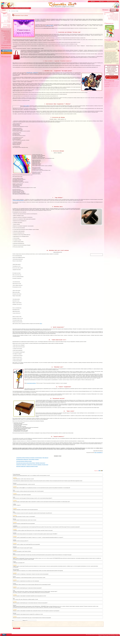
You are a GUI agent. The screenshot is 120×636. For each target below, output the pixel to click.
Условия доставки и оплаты (112, 1)
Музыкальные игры (8, 34)
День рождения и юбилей (7, 15)
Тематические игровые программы (7, 41)
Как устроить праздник (5, 13)
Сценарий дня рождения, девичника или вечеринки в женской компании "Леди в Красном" (32, 457)
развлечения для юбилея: (31, 383)
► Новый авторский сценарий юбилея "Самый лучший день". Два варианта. (111, 82)
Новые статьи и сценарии (8, 8)
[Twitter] (100, 470)
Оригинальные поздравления (114, 14)
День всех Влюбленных (7, 13)
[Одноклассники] (101, 470)
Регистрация (105, 10)
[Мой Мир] (102, 470)
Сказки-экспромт (8, 36)
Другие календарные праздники (7, 21)
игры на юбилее (26, 105)
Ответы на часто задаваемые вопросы (22, 8)
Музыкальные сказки (7, 37)
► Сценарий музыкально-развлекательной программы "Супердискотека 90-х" (111, 84)
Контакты (93, 1)
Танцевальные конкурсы (7, 35)
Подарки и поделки (115, 13)
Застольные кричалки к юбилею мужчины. (24, 461)
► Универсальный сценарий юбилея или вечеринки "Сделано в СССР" (111, 86)
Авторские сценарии (7, 26)
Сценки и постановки (7, 38)
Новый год (9, 14)
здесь (41, 323)
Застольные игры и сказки (7, 33)
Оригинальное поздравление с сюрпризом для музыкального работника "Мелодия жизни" (32, 464)
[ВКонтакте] (99, 470)
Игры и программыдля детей (8, 40)
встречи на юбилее (49, 25)
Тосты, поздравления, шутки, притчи (112, 15)
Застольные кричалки (7, 32)
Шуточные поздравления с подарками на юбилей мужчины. (27, 466)
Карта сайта (101, 1)
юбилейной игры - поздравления (32, 72)
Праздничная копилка (6, 27)
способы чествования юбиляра (18, 200)
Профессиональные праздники (6, 22)
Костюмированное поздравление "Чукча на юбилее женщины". (27, 459)
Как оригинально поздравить (109, 12)
